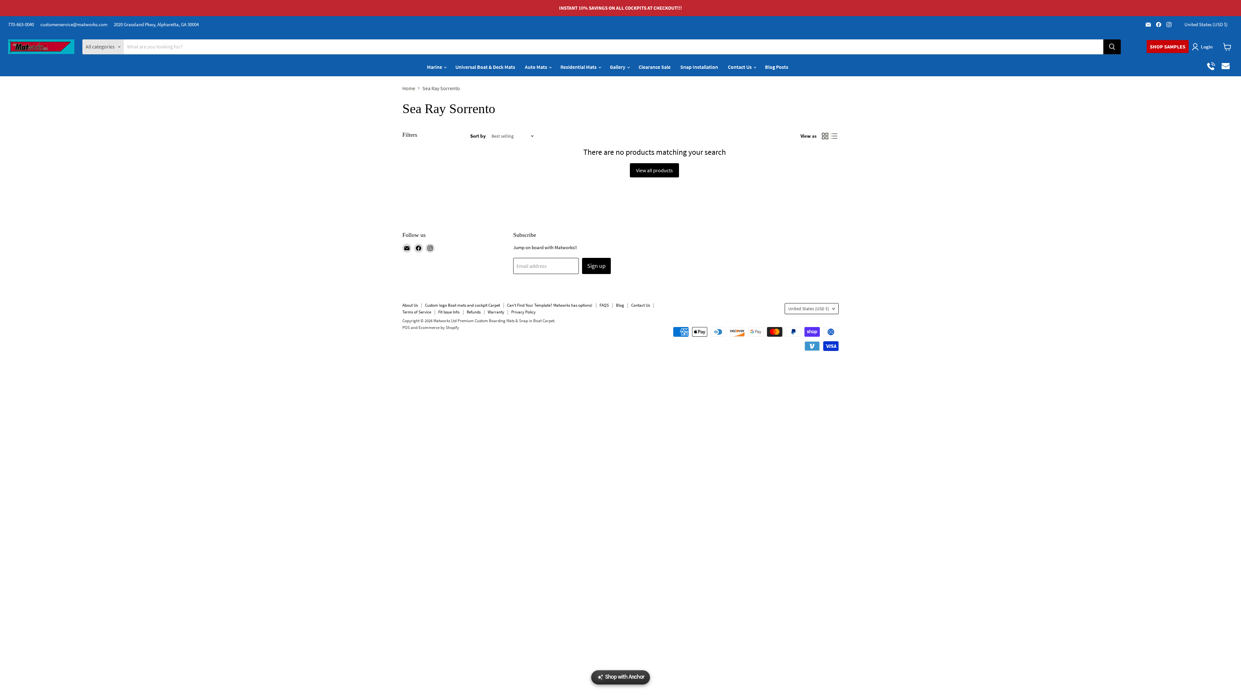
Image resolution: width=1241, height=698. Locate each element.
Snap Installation (699, 67)
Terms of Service (416, 312)
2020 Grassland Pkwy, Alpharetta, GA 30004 (156, 24)
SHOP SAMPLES (1167, 46)
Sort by (478, 136)
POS (406, 327)
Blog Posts (776, 67)
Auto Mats (536, 67)
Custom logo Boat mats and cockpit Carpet (462, 305)
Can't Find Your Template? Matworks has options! (549, 305)
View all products (654, 170)
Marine (435, 67)
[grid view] (825, 136)
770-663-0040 (21, 24)
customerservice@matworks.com (73, 24)
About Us (410, 305)
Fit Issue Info (449, 312)
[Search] (1112, 46)
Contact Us (740, 67)
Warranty (496, 312)
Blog (620, 305)
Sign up (596, 266)
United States (1206, 24)
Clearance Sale (655, 67)
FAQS (604, 305)
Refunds (474, 312)
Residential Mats (579, 67)
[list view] (834, 136)
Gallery (618, 67)
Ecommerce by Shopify (439, 327)
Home (408, 88)
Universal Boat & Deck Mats (485, 67)
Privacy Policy (523, 312)
